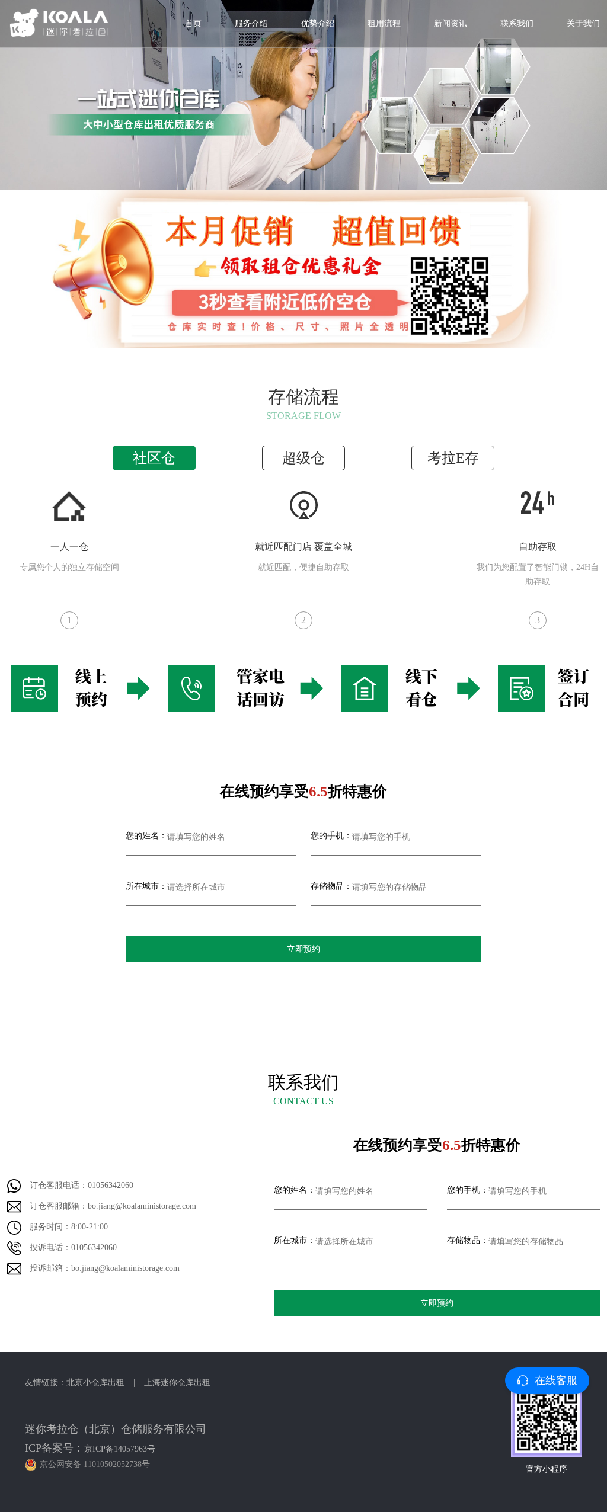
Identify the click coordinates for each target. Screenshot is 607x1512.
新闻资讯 (450, 23)
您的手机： (331, 835)
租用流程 (384, 23)
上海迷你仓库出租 (177, 1382)
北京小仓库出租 (95, 1382)
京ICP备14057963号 (119, 1448)
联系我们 (516, 23)
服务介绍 (251, 23)
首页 (193, 23)
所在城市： (146, 886)
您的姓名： (146, 835)
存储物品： (331, 886)
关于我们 (583, 23)
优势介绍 (317, 23)
